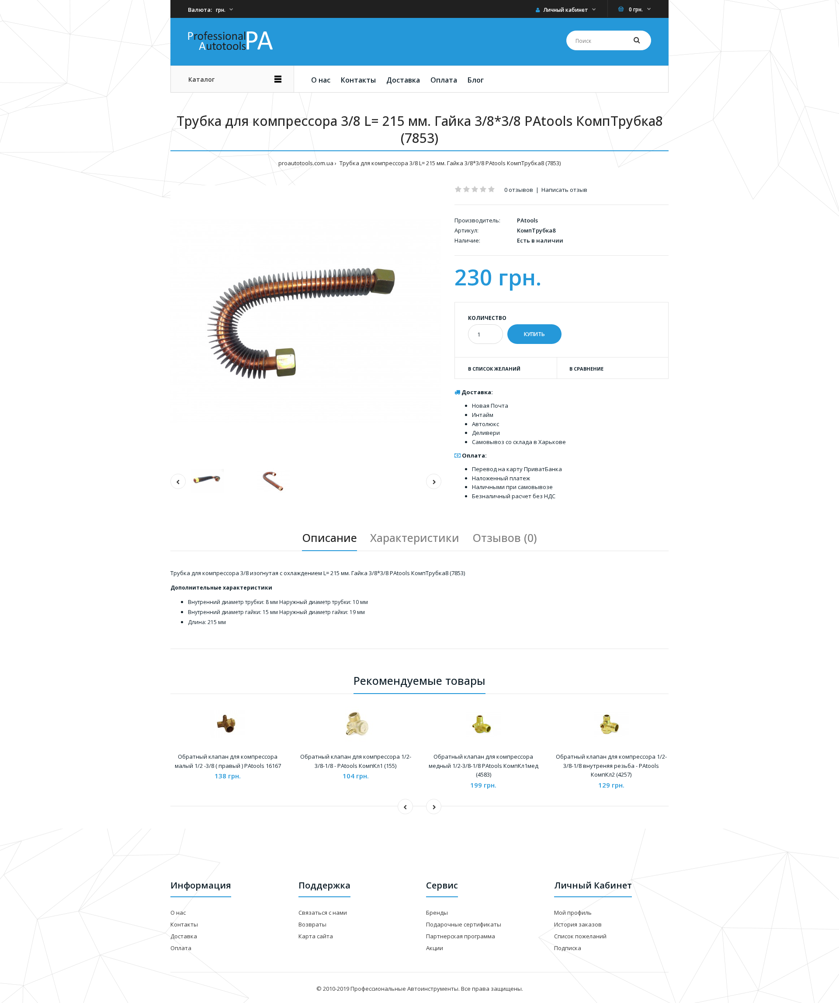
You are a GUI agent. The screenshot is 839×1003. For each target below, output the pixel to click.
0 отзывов (518, 190)
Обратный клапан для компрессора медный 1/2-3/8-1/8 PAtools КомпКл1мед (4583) (483, 766)
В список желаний (494, 368)
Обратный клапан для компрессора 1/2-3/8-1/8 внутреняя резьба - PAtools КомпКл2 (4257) (611, 766)
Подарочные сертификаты (463, 924)
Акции (434, 948)
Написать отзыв (564, 190)
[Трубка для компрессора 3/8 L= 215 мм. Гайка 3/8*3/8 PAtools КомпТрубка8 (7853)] (305, 320)
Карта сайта (315, 936)
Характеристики (414, 537)
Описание (329, 537)
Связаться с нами (322, 912)
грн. (220, 10)
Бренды (437, 912)
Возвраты (312, 924)
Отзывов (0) (504, 537)
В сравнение (586, 368)
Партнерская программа (460, 936)
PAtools (527, 220)
